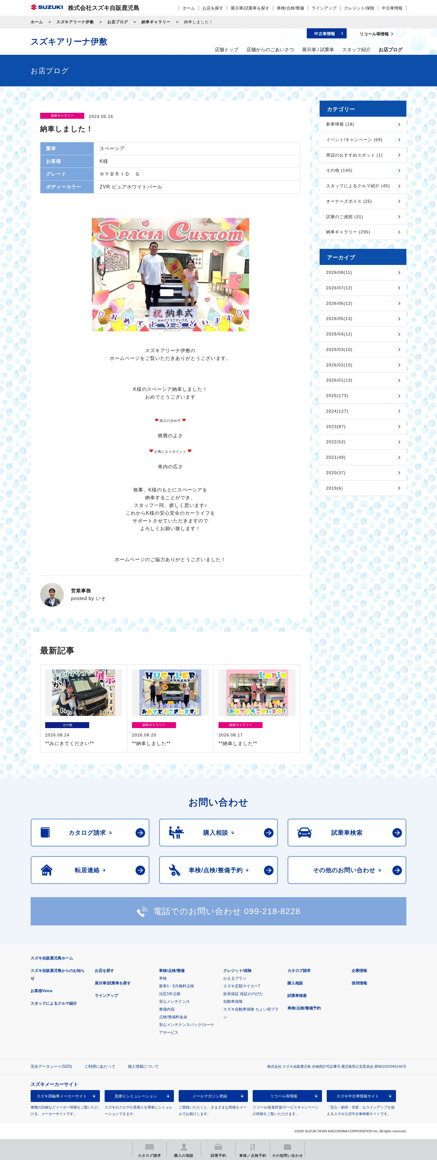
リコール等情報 (283, 1096)
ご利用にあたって (99, 1066)
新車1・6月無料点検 (176, 986)
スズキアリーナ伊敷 (75, 22)
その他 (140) (339, 170)
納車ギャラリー (156, 22)
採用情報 (359, 983)
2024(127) (337, 411)
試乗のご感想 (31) (344, 216)
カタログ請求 (299, 970)
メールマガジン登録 (209, 1096)
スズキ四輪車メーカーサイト (62, 1096)
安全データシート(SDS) (51, 1066)
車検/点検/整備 (290, 8)
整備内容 (167, 1009)
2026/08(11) (339, 272)
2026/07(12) (339, 287)
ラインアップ (324, 8)
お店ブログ (117, 22)
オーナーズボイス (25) (349, 201)
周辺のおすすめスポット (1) (354, 155)
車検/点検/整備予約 (304, 1008)
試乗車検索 (297, 995)
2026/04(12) (339, 334)
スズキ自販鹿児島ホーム (52, 958)
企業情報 (359, 970)
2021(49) (336, 457)
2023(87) (336, 426)
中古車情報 (392, 8)
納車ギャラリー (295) (348, 231)
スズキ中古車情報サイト (358, 1096)
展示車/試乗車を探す (250, 8)
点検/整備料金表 (173, 1017)
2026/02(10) (339, 365)
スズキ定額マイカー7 (241, 986)
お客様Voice (41, 991)
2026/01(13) (339, 380)
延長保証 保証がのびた (243, 994)
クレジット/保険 (359, 8)
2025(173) (337, 395)
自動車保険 (233, 1001)
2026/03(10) (339, 349)
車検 (163, 978)
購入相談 (295, 983)
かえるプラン (234, 978)
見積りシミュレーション (135, 1096)
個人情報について (143, 1066)
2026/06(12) (339, 303)
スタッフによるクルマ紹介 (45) (358, 185)
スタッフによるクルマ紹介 (54, 1003)
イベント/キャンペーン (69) (354, 139)
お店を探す (212, 8)
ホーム (189, 8)
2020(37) (336, 472)
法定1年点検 (169, 994)
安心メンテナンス (174, 1001)
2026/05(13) (339, 318)
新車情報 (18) (340, 124)
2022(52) (336, 441)
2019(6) (334, 488)
